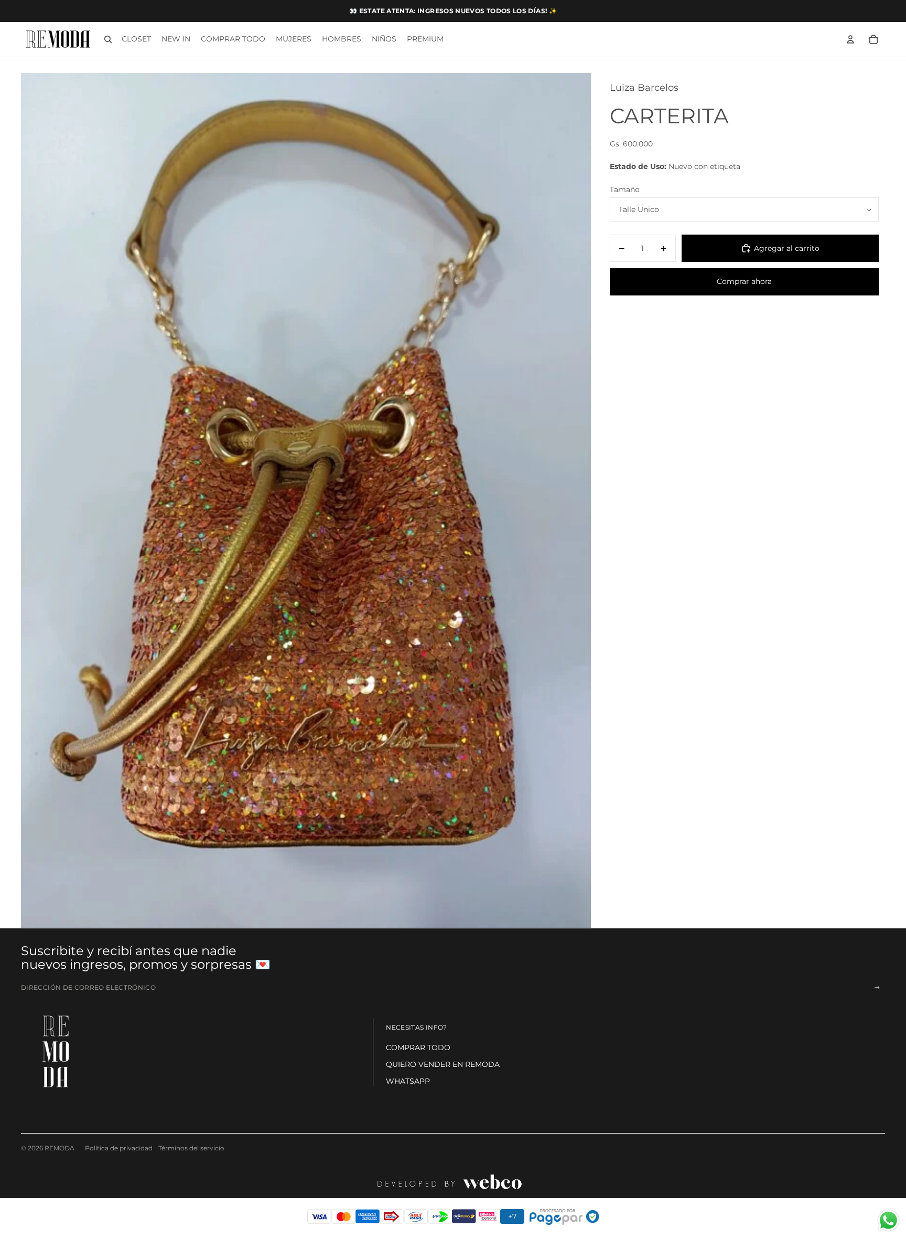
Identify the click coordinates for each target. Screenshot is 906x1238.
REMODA (59, 1148)
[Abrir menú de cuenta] (850, 39)
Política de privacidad (119, 1148)
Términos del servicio (191, 1148)
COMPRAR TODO (418, 1047)
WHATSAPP (408, 1081)
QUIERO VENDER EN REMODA (443, 1064)
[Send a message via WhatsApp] (888, 1220)
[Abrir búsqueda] (108, 39)
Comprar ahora (744, 281)
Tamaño (625, 189)
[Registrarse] (877, 988)
